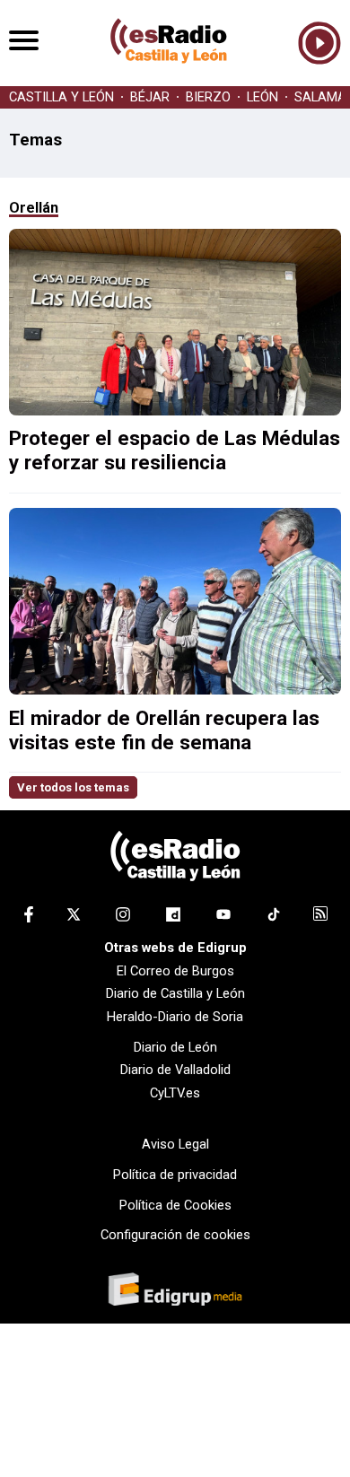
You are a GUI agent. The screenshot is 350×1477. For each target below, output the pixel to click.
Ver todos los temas (73, 787)
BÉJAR (150, 97)
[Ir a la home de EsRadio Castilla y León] (168, 77)
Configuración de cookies (175, 1235)
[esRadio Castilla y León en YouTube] (223, 918)
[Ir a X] (73, 918)
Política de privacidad (175, 1175)
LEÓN (262, 97)
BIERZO (208, 97)
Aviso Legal (175, 1144)
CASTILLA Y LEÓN (61, 97)
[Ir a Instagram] (123, 918)
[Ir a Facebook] (28, 918)
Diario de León (175, 1047)
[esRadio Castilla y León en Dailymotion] (173, 918)
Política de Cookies (175, 1205)
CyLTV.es (175, 1093)
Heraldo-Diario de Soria (175, 1017)
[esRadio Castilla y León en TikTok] (273, 918)
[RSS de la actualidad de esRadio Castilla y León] (320, 916)
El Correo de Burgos (175, 971)
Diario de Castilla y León (175, 993)
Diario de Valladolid (175, 1070)
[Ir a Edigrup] (175, 1291)
